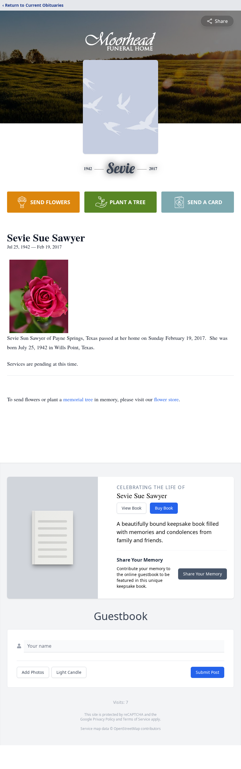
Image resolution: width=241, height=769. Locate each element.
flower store (166, 399)
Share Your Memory (202, 574)
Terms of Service (136, 719)
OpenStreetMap (127, 728)
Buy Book (164, 508)
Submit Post (207, 672)
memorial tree (78, 399)
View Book (131, 508)
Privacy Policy (104, 719)
